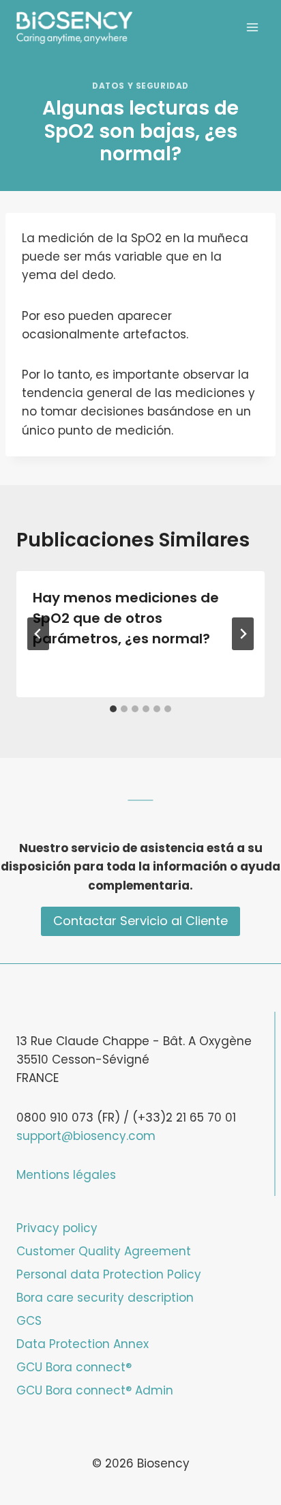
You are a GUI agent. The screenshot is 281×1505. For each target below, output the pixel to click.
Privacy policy (57, 1228)
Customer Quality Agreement (103, 1251)
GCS (29, 1321)
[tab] (113, 708)
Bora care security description (105, 1297)
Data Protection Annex (82, 1344)
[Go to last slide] (38, 633)
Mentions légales (66, 1175)
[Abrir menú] (252, 27)
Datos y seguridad (140, 86)
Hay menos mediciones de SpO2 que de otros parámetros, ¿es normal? (126, 618)
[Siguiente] (243, 633)
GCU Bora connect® (74, 1367)
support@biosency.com (86, 1136)
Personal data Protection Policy (108, 1274)
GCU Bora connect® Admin (94, 1390)
